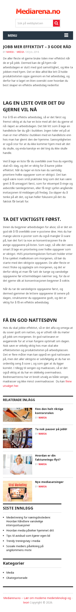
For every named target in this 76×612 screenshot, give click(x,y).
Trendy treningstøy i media (23, 541)
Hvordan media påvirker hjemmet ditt (30, 530)
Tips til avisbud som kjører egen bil (28, 535)
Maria (10, 52)
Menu (12, 35)
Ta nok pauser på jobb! (51, 429)
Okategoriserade (16, 578)
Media (20, 52)
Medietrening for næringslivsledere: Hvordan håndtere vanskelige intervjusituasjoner (28, 521)
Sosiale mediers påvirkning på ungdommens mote (24, 548)
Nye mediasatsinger (49, 482)
